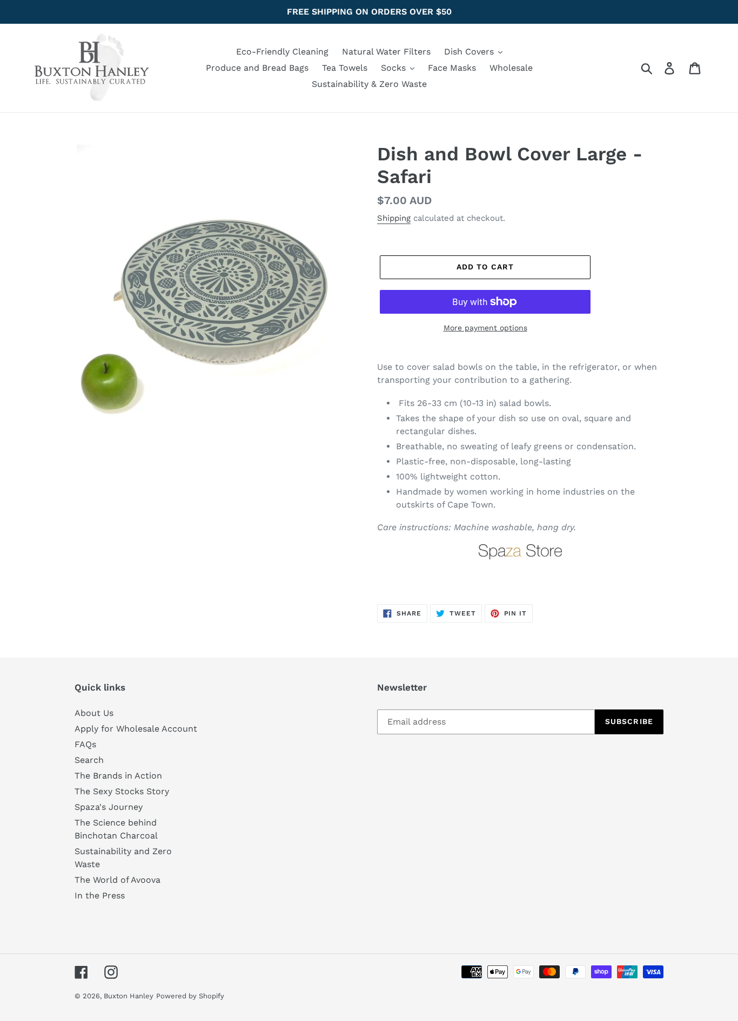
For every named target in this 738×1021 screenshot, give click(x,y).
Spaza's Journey (109, 807)
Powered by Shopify (190, 996)
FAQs (85, 744)
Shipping (394, 218)
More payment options (485, 327)
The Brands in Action (118, 775)
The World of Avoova (117, 880)
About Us (94, 713)
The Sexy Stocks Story (122, 791)
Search (89, 760)
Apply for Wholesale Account (136, 729)
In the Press (100, 895)
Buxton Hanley (128, 996)
